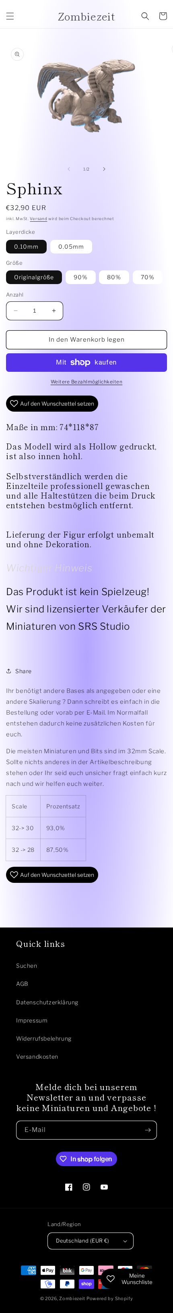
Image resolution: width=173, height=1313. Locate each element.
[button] (10, 16)
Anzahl (14, 294)
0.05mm (71, 246)
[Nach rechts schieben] (104, 169)
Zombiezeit (72, 1298)
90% (81, 277)
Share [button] (23, 671)
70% (147, 277)
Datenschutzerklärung (47, 1002)
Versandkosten (37, 1056)
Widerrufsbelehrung (44, 1038)
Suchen (26, 965)
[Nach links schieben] (69, 169)
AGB (22, 983)
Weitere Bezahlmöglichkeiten (87, 382)
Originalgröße (34, 277)
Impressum (31, 1020)
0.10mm (26, 246)
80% (114, 277)
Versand (38, 218)
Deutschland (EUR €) (82, 1240)
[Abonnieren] (148, 1130)
